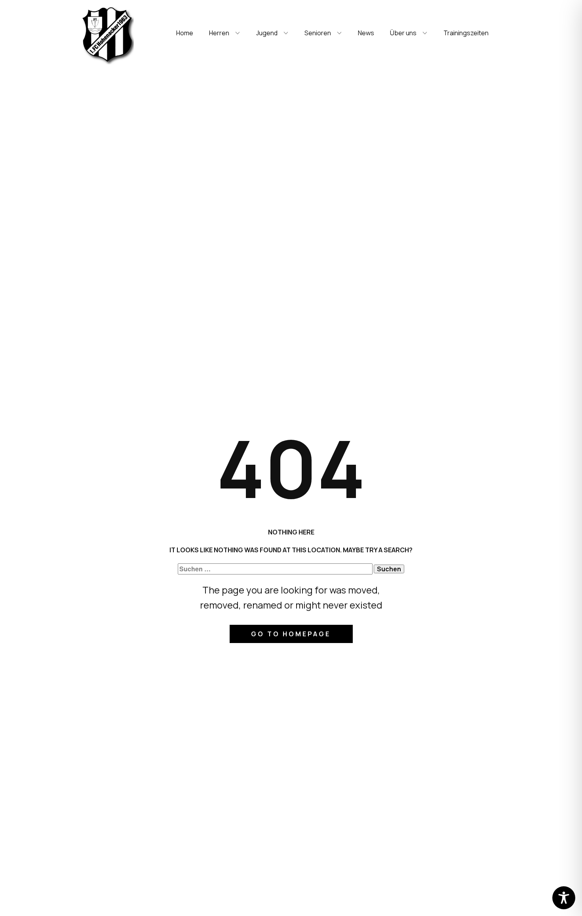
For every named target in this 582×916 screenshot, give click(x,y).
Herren (219, 33)
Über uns (403, 33)
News (366, 33)
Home (184, 33)
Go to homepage (291, 634)
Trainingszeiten (466, 33)
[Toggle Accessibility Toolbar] (564, 897)
